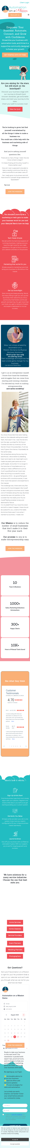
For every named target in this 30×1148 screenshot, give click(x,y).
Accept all (15, 1139)
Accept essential (15, 1144)
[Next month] (23, 1015)
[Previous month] (6, 1015)
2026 (17, 1015)
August (13, 1015)
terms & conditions (16, 1114)
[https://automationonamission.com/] (15, 9)
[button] (28, 15)
